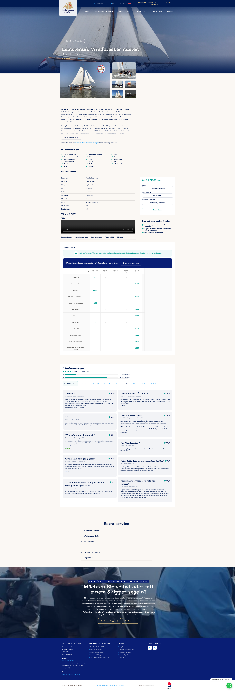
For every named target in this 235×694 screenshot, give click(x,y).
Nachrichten (157, 11)
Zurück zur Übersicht (74, 41)
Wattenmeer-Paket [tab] (92, 536)
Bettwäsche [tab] (89, 541)
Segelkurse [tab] (88, 558)
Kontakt (170, 11)
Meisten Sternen (92, 383)
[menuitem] (86, 11)
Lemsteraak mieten (96, 649)
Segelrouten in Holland (127, 649)
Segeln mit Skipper (108, 621)
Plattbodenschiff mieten (103, 11)
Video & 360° (109, 237)
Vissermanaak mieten (97, 652)
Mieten (120, 237)
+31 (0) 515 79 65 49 (68, 660)
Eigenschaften (96, 237)
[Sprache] (129, 3)
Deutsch (144, 383)
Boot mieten (157, 210)
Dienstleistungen (81, 237)
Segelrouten (141, 11)
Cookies (121, 685)
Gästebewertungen (125, 652)
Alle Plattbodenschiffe (97, 647)
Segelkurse (129, 621)
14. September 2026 (158, 188)
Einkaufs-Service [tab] (91, 531)
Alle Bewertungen (78, 58)
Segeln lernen (124, 11)
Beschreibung (66, 237)
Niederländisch (152, 383)
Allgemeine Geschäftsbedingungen (106, 685)
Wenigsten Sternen (103, 383)
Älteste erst (121, 383)
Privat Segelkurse (125, 655)
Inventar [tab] (87, 547)
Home (86, 11)
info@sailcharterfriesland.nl (71, 674)
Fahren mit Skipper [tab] (92, 552)
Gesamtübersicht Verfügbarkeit (100, 657)
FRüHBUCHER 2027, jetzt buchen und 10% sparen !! (154, 3)
